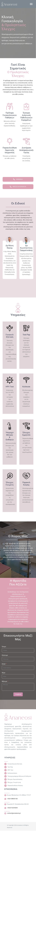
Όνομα (4, 646)
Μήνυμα (4, 681)
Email (3, 664)
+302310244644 (12, 808)
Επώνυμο (5, 655)
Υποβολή (18, 694)
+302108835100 (12, 799)
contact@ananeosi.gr (14, 813)
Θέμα (3, 673)
